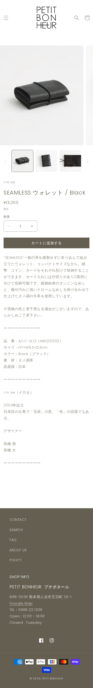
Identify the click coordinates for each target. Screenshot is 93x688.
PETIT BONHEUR (52, 678)
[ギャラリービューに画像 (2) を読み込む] (46, 160)
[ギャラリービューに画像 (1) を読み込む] (22, 160)
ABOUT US (18, 550)
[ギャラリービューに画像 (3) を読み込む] (70, 160)
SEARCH (16, 529)
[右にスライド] (88, 162)
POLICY (16, 560)
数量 (7, 217)
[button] (6, 18)
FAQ (13, 539)
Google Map (21, 603)
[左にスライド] (5, 162)
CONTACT (18, 519)
